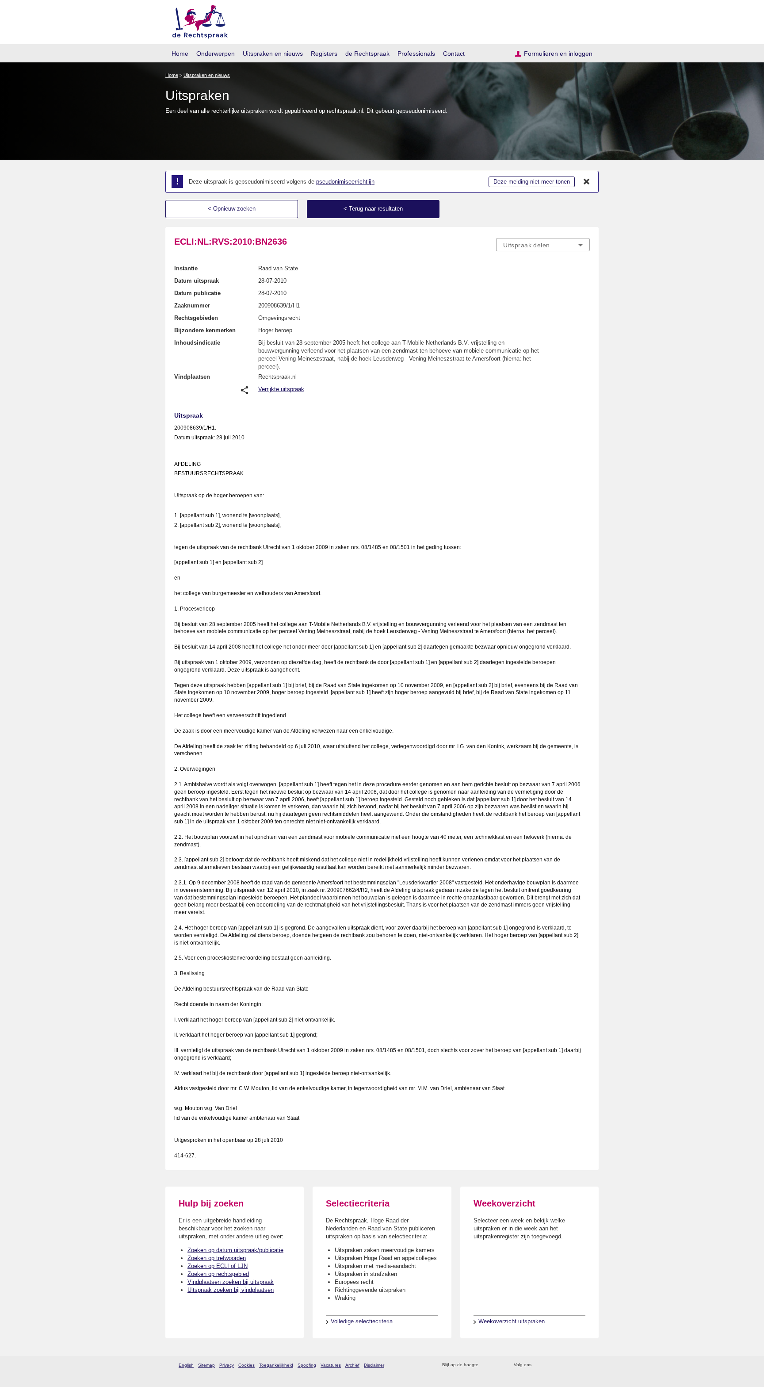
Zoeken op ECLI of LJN (217, 1266)
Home (180, 53)
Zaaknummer (192, 305)
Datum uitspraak (196, 280)
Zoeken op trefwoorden (216, 1258)
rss (486, 1365)
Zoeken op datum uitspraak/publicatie (235, 1250)
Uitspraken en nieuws (273, 53)
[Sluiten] (587, 182)
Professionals (416, 53)
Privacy (226, 1365)
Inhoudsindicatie (197, 342)
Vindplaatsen (192, 376)
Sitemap (206, 1365)
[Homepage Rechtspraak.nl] (197, 20)
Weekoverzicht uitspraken (511, 1321)
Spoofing (307, 1365)
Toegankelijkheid (276, 1365)
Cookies (246, 1365)
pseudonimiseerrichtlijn (345, 181)
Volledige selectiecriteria (362, 1321)
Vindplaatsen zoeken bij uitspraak (230, 1282)
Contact (454, 53)
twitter (539, 1365)
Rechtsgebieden (196, 318)
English (186, 1365)
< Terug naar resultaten (373, 208)
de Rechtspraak (367, 53)
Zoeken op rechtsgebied (218, 1274)
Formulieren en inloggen (558, 53)
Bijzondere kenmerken (205, 330)
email (498, 1365)
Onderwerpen (215, 53)
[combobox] (543, 244)
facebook (550, 1365)
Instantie (186, 268)
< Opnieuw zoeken (232, 208)
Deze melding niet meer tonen (531, 181)
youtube (585, 1365)
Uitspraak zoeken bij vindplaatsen (230, 1290)
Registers (324, 53)
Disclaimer (374, 1365)
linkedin (573, 1365)
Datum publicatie (197, 293)
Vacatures (331, 1365)
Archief (352, 1365)
